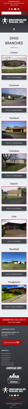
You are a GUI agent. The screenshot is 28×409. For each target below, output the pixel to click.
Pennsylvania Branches (8, 363)
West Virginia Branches (8, 364)
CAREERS (14, 399)
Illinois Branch (5, 355)
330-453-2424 (14, 5)
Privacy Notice (15, 402)
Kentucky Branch (6, 357)
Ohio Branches (5, 361)
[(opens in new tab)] (14, 378)
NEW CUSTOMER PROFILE (14, 398)
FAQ (24, 402)
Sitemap (21, 402)
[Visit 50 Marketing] (14, 407)
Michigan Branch (6, 359)
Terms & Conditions (7, 402)
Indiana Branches (6, 353)
